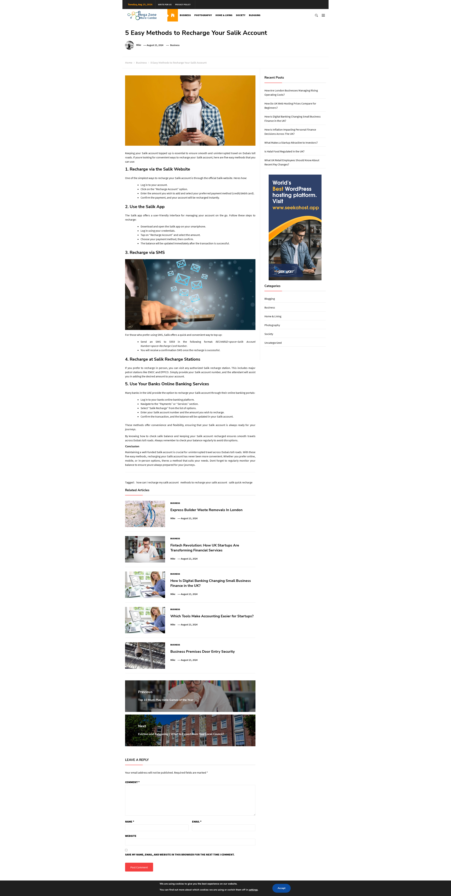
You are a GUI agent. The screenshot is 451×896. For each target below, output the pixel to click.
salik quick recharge (240, 482)
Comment (132, 782)
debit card (247, 193)
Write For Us (165, 4)
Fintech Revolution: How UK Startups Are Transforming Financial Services (204, 548)
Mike (138, 45)
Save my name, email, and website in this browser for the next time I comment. (179, 854)
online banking (236, 392)
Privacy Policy (183, 4)
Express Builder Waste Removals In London (206, 510)
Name (129, 821)
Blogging (254, 15)
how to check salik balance (156, 436)
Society (240, 15)
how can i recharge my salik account (157, 482)
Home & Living (223, 15)
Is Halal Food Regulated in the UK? (284, 151)
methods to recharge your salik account (203, 482)
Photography (203, 15)
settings (253, 889)
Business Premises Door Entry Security (202, 651)
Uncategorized (273, 342)
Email (197, 821)
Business (185, 15)
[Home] (172, 15)
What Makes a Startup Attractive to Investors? (291, 142)
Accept (281, 888)
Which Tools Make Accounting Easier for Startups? (212, 616)
